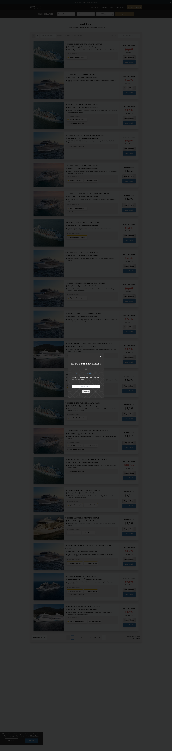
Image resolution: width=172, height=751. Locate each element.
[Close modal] (100, 356)
